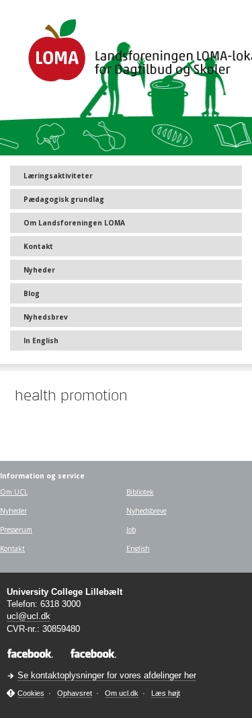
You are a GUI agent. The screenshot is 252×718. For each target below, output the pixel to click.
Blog (32, 293)
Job (131, 529)
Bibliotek (140, 492)
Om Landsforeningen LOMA (74, 222)
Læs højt (165, 693)
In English (41, 340)
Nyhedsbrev (46, 317)
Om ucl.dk (121, 693)
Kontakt (38, 246)
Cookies (30, 693)
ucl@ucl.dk (28, 616)
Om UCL (14, 492)
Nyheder (39, 270)
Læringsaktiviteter (58, 175)
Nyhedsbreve (146, 510)
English (138, 548)
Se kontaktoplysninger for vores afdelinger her (106, 675)
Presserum (16, 529)
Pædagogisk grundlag (64, 199)
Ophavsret (74, 693)
